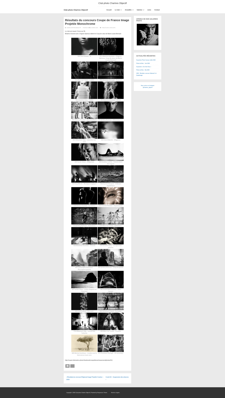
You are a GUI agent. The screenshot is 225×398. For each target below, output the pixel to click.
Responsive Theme (102, 392)
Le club (117, 10)
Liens (149, 10)
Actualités (128, 10)
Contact (157, 10)
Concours (112, 27)
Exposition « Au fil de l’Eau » (143, 66)
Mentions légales (115, 392)
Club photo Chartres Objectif (76, 10)
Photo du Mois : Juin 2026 (143, 63)
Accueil (108, 10)
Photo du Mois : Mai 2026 (142, 70)
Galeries (139, 10)
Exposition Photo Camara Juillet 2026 (145, 60)
